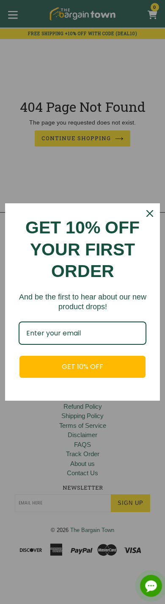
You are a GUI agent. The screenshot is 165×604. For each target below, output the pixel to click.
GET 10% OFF (82, 366)
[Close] (150, 213)
